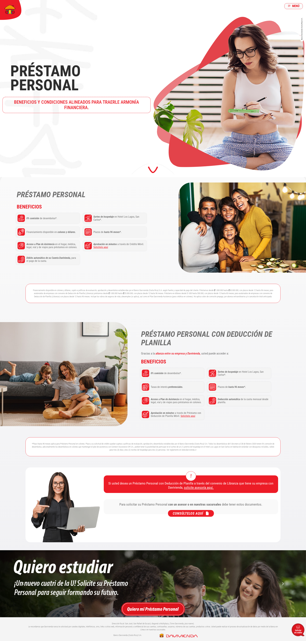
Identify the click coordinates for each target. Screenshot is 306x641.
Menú (295, 6)
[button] (23, 583)
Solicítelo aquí (100, 247)
